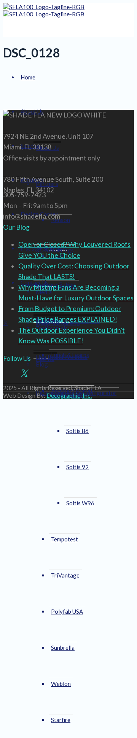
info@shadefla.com (31, 216)
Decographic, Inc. (69, 395)
